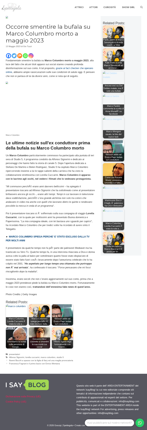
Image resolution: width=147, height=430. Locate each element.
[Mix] (19, 55)
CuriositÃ (109, 7)
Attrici (79, 7)
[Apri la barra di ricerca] (142, 7)
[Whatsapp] (25, 55)
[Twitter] (14, 55)
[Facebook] (8, 55)
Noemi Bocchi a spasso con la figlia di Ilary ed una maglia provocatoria (41, 360)
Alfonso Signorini (16, 357)
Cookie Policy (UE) (16, 401)
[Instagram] (30, 55)
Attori (93, 7)
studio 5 (60, 357)
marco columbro (48, 357)
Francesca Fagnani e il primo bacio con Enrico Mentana (34, 363)
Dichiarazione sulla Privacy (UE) (23, 396)
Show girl (128, 7)
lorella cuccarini (32, 357)
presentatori (14, 354)
